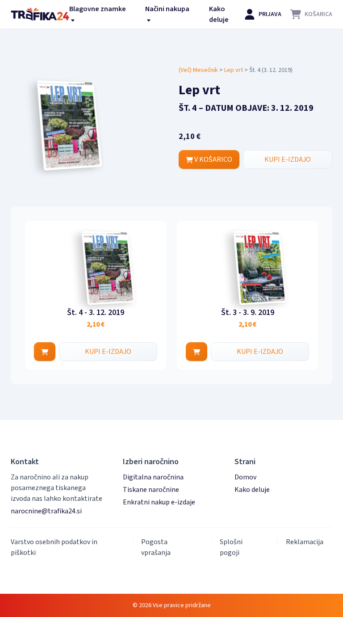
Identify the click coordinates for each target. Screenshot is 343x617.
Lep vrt (233, 70)
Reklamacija (304, 542)
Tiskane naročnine (151, 490)
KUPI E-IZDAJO (287, 159)
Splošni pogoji (231, 547)
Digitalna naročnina (153, 477)
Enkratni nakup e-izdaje (159, 502)
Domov (245, 477)
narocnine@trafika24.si (46, 511)
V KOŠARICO (212, 159)
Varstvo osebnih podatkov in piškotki (54, 547)
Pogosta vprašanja (156, 547)
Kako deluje (219, 14)
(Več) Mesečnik (198, 70)
